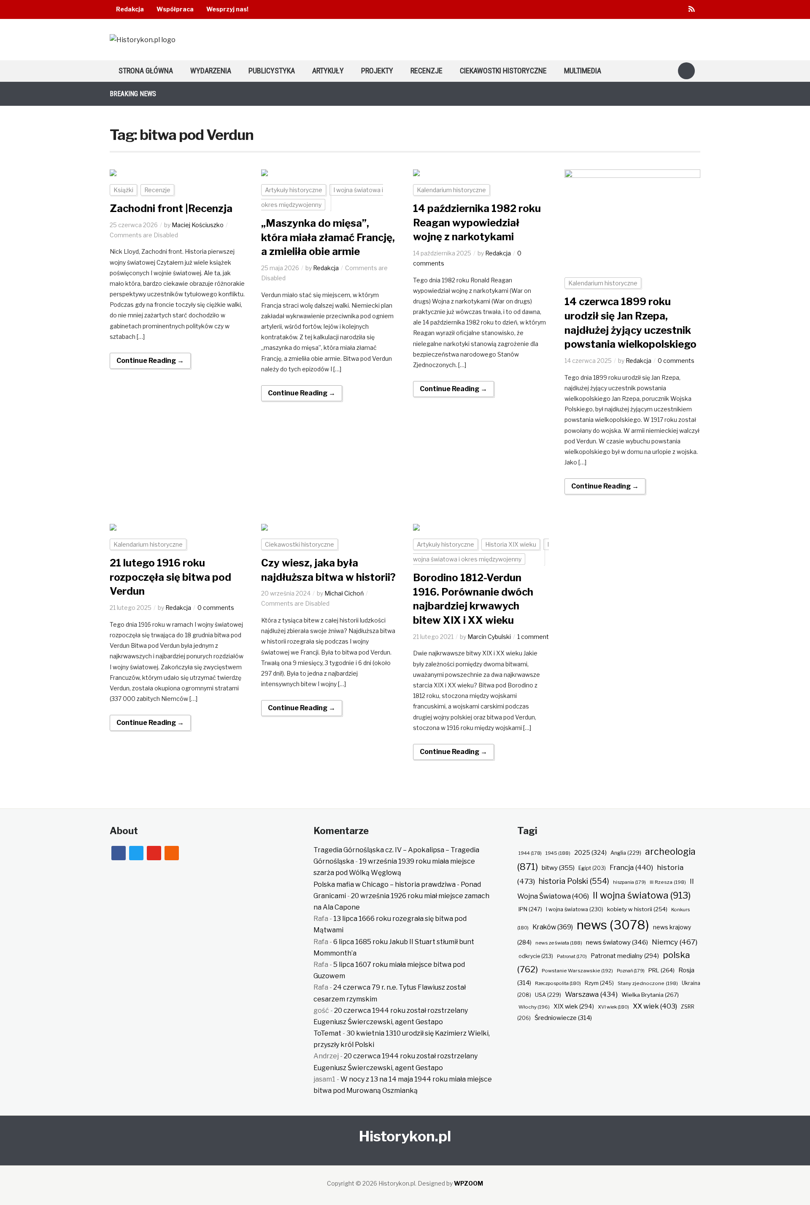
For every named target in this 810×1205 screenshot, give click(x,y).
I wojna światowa (574, 909)
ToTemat (327, 1033)
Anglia (625, 853)
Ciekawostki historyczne (503, 70)
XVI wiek (613, 1007)
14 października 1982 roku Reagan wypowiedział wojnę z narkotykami (477, 222)
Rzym (599, 983)
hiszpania (629, 882)
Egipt (592, 868)
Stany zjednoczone (648, 983)
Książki (123, 189)
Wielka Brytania (650, 994)
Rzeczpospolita (558, 983)
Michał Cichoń (344, 593)
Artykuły (328, 70)
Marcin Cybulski (489, 636)
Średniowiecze (563, 1018)
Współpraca (175, 9)
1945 (557, 853)
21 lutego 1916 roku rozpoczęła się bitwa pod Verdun (170, 577)
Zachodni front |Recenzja (171, 208)
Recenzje (426, 70)
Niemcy (674, 941)
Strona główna (146, 70)
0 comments (676, 360)
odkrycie (535, 956)
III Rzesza (668, 882)
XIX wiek (574, 1006)
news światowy (617, 942)
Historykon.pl (405, 1136)
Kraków (552, 927)
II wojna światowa (642, 895)
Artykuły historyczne (293, 189)
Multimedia (582, 70)
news (613, 925)
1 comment (533, 636)
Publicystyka (271, 70)
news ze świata (558, 943)
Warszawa (591, 994)
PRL (661, 970)
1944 (530, 853)
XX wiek (655, 1006)
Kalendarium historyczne (451, 189)
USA (548, 995)
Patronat (572, 956)
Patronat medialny (625, 955)
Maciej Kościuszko (198, 224)
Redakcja (130, 9)
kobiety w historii (637, 909)
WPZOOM (468, 1183)
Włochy (534, 1007)
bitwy (558, 868)
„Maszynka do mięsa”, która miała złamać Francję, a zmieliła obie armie (328, 237)
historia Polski (574, 881)
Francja (631, 867)
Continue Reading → (150, 361)
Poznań (631, 971)
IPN (530, 909)
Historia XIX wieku (510, 544)
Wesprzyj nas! (227, 9)
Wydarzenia (210, 70)
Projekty (377, 70)
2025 (590, 852)
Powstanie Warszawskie (577, 971)
